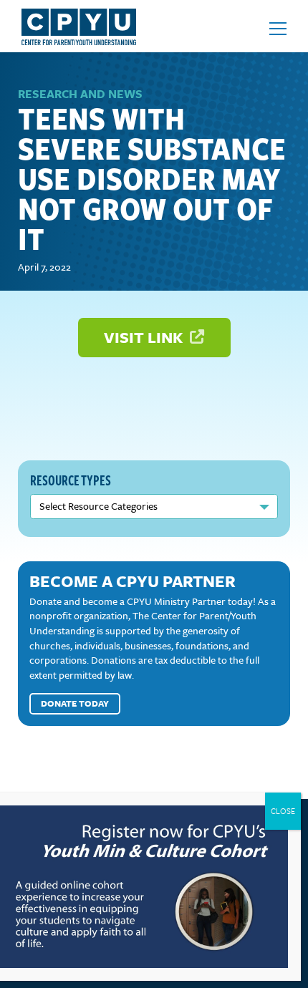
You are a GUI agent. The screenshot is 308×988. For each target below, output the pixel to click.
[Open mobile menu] (278, 28)
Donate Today (75, 703)
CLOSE (283, 811)
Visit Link (145, 337)
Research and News (80, 93)
